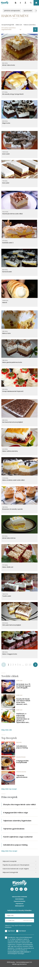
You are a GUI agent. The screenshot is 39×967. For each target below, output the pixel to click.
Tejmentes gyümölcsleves (21, 776)
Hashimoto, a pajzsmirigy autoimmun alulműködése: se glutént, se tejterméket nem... (23, 718)
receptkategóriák (7, 25)
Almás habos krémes (9, 538)
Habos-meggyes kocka (9, 654)
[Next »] (35, 665)
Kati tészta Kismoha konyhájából (12, 422)
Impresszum (19, 903)
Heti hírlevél (22, 931)
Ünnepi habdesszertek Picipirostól (12, 391)
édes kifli (19, 742)
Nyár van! (19, 680)
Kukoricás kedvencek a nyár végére (16, 869)
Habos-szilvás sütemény (10, 451)
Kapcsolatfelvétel (19, 901)
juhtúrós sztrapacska (12, 11)
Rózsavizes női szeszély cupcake (12, 509)
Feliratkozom (28, 921)
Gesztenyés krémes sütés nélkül (12, 214)
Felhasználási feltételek (19, 897)
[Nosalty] (4, 2)
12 (26, 664)
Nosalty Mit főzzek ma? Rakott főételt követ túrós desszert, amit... (23, 701)
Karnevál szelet (7, 272)
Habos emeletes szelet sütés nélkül (13, 480)
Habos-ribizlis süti (7, 567)
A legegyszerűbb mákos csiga (15, 812)
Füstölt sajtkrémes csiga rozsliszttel (17, 837)
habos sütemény (30, 25)
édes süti (19, 25)
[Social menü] (20, 3)
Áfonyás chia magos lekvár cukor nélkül (19, 804)
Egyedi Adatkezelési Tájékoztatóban (18, 952)
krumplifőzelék (21, 757)
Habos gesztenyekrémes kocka (12, 362)
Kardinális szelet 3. (8, 243)
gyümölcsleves (21, 772)
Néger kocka (6, 123)
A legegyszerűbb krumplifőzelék (22, 761)
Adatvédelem (19, 899)
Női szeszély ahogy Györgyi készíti (12, 94)
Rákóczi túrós (6, 333)
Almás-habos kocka (8, 65)
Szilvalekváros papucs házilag (22, 747)
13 (30, 664)
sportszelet (28, 11)
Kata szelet (5, 183)
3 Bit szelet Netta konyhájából (11, 625)
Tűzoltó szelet (6, 596)
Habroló (4, 302)
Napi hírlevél (11, 931)
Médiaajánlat (19, 906)
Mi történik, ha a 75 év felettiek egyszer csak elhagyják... (23, 686)
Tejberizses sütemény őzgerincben (17, 821)
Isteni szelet (6, 154)
